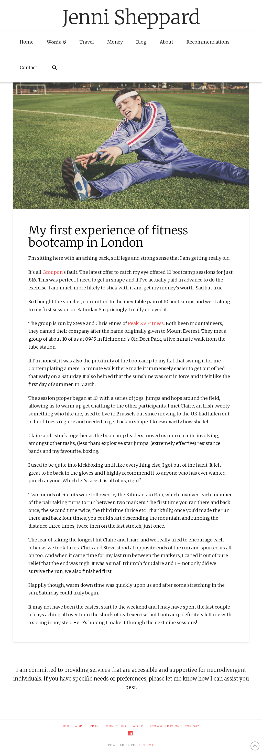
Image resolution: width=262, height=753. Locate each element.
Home (67, 726)
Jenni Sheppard (131, 17)
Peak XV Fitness (146, 323)
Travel (96, 726)
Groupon (52, 272)
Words (81, 726)
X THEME (146, 745)
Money (112, 726)
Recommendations (165, 726)
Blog (125, 726)
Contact (193, 726)
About (139, 726)
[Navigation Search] (54, 69)
